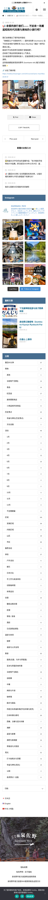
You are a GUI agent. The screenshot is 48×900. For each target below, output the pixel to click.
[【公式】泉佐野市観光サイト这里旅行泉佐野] (14, 9)
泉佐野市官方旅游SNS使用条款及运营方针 (24, 881)
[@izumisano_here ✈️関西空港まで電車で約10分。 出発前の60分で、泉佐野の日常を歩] (12, 252)
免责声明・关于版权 (24, 872)
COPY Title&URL (24, 128)
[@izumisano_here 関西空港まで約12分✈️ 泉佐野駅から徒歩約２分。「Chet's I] (35, 274)
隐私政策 (24, 867)
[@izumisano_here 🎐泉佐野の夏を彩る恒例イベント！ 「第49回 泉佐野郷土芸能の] (12, 274)
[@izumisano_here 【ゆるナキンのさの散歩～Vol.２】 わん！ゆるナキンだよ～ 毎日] (35, 229)
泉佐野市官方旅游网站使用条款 (24, 877)
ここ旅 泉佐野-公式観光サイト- (22, 3)
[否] (45, 893)
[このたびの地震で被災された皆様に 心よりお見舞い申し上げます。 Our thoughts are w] (35, 252)
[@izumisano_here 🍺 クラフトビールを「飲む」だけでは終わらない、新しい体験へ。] (12, 229)
